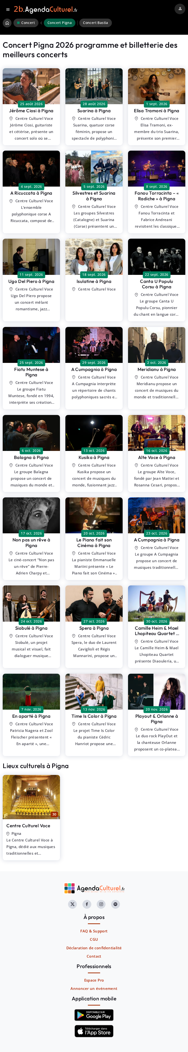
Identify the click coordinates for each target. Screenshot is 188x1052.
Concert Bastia (95, 23)
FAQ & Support (93, 931)
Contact (94, 956)
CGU (94, 939)
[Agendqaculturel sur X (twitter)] (72, 904)
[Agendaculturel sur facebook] (86, 904)
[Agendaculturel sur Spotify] (115, 904)
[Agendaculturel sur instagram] (101, 904)
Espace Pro (94, 980)
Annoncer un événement (93, 988)
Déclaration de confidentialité (94, 947)
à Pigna (31, 110)
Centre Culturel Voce (28, 825)
